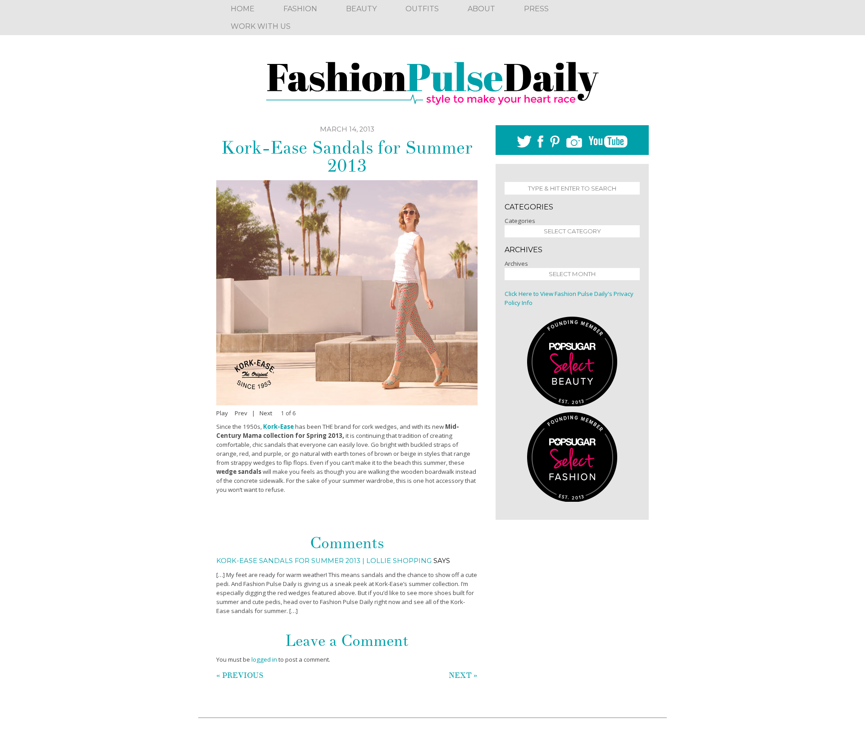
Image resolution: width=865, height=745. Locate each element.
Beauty (361, 9)
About (481, 9)
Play (222, 413)
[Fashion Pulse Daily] (432, 80)
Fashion (300, 9)
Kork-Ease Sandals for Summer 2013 (347, 156)
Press (536, 9)
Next (266, 413)
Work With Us (261, 26)
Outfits (422, 9)
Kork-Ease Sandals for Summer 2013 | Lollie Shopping (324, 561)
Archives (516, 263)
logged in (264, 659)
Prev (241, 413)
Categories (520, 221)
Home (243, 9)
